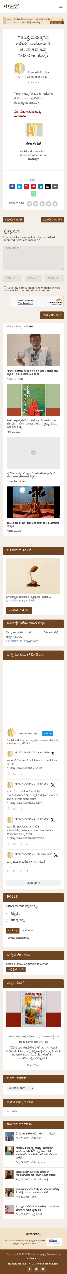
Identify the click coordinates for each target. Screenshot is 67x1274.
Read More (33, 1065)
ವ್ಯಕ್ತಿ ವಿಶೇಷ (36, 1214)
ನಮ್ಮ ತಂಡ (22, 1264)
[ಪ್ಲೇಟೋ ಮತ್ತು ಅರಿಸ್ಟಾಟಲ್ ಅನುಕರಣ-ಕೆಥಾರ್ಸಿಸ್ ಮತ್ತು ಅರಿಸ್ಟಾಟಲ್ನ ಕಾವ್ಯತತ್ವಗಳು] (33, 453)
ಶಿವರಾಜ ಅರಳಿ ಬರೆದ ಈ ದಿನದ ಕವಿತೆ (35, 1134)
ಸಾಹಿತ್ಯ (45, 1179)
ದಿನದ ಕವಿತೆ (36, 1138)
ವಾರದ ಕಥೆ (36, 1179)
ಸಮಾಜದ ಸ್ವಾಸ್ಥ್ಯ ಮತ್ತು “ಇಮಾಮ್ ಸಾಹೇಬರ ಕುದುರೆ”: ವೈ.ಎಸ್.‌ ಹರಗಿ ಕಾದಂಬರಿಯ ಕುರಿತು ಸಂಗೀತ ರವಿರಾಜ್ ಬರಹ (36, 1153)
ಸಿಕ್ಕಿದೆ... (15, 914)
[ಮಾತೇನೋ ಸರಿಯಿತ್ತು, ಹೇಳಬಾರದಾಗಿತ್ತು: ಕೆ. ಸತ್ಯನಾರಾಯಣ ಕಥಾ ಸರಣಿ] (9, 1192)
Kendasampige (24, 753)
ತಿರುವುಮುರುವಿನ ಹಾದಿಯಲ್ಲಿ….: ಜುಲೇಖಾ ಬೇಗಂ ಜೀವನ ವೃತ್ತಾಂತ (38, 1208)
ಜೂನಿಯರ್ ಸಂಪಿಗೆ (19, 611)
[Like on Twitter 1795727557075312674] (22, 871)
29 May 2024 (44, 854)
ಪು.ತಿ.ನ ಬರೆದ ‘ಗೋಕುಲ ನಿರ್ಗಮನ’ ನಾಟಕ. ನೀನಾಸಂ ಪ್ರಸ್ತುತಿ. (33, 525)
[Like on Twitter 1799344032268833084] (22, 844)
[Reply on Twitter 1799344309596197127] (9, 809)
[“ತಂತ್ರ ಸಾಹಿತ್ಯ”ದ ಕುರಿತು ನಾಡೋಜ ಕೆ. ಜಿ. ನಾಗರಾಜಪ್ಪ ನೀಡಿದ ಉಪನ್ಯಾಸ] (33, 193)
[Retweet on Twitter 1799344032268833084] (15, 844)
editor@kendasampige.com (22, 641)
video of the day (37, 77)
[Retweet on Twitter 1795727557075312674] (15, 871)
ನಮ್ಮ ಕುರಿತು (12, 1264)
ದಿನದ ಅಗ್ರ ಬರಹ (38, 1162)
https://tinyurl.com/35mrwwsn (25, 838)
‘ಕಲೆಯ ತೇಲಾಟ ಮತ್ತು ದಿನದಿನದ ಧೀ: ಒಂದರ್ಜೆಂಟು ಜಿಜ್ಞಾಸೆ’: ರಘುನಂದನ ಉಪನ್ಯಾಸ (32, 373)
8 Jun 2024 (43, 784)
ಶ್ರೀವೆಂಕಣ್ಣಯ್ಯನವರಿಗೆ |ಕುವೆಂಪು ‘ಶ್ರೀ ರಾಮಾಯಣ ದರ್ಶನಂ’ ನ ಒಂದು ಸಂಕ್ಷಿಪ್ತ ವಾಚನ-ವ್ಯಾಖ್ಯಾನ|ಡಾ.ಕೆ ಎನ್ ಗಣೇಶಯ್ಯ (32, 424)
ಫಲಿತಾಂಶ (28, 931)
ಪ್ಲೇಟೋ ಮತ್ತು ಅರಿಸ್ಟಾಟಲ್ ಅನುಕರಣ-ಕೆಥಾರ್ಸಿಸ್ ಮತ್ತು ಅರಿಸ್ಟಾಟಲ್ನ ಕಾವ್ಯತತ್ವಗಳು (31, 475)
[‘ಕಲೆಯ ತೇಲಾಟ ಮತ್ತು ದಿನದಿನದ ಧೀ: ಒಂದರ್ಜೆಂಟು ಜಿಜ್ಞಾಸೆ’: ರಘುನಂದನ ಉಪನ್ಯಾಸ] (33, 350)
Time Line (32, 1264)
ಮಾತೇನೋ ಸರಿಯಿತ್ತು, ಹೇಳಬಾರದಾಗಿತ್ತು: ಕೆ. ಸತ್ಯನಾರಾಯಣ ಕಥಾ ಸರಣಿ (38, 1191)
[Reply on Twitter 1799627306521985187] (9, 774)
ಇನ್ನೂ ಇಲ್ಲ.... (19, 920)
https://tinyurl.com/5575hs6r (24, 768)
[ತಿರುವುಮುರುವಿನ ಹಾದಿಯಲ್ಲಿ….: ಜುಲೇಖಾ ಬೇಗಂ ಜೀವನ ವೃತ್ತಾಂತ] (9, 1209)
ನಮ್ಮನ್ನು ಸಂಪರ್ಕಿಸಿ (51, 1264)
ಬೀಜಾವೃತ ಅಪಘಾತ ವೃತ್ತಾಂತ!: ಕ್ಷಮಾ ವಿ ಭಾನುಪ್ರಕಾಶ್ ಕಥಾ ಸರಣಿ (28, 599)
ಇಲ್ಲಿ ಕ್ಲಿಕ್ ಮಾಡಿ (16, 970)
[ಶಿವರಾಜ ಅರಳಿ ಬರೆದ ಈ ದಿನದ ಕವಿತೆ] (9, 1136)
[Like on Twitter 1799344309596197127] (22, 809)
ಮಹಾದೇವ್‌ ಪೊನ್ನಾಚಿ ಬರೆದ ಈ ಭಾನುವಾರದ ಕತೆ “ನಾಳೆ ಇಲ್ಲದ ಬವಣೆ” (36, 1174)
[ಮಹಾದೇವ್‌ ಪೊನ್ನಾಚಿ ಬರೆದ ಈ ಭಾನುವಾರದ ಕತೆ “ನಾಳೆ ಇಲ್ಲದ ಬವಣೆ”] (9, 1174)
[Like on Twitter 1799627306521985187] (22, 774)
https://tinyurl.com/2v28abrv (24, 803)
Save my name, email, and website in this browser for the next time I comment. (31, 290)
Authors (40, 1264)
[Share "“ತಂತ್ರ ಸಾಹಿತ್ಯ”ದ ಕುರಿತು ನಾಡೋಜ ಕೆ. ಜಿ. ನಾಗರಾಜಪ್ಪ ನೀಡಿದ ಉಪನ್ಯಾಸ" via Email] (47, 186)
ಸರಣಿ (33, 1197)
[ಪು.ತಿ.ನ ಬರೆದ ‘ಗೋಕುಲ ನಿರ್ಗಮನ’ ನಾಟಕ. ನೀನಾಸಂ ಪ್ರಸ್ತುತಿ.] (33, 502)
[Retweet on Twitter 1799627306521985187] (15, 774)
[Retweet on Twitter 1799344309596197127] (15, 809)
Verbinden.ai (34, 1258)
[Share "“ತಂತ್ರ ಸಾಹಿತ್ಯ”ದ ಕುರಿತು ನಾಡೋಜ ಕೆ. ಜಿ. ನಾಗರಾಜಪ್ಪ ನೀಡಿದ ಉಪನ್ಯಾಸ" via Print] (55, 186)
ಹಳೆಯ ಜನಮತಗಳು (18, 938)
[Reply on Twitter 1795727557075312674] (9, 871)
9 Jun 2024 (43, 753)
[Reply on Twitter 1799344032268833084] (9, 844)
